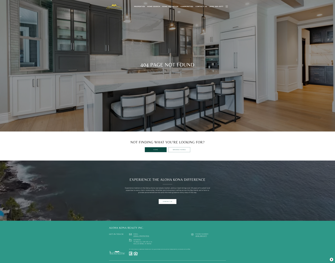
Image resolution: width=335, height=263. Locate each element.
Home (155, 149)
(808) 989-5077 (201, 236)
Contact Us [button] (167, 201)
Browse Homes (179, 149)
